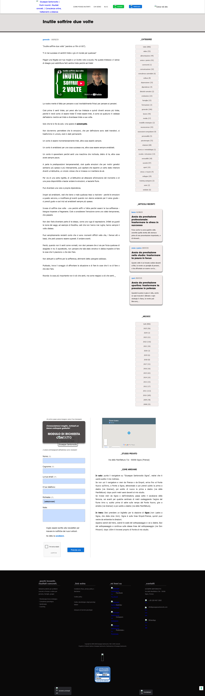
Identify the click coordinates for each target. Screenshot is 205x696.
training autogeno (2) (147, 181)
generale (46, 39)
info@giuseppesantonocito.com (158, 607)
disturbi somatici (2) (147, 91)
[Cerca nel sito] (161, 6)
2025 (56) (147, 328)
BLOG (106, 7)
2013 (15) (147, 382)
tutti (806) (147, 324)
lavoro (134, 212)
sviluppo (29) (147, 176)
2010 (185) (147, 395)
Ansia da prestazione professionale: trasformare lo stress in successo (145, 221)
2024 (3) (147, 333)
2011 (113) (147, 391)
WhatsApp (152, 620)
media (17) (147, 118)
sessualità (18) (147, 158)
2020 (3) (147, 351)
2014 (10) (147, 377)
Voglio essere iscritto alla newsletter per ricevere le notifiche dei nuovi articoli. (62, 529)
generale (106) (147, 109)
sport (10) (146, 167)
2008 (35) (147, 404)
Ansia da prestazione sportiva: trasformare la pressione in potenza (145, 285)
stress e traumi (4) (147, 172)
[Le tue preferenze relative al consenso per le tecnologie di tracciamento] (201, 688)
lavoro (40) (147, 114)
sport (133, 278)
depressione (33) (147, 82)
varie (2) (147, 185)
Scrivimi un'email (64, 691)
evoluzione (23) (147, 96)
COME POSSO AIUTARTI (81, 7)
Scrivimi (119, 7)
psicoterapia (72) (147, 140)
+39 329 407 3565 (155, 600)
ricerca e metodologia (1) (147, 149)
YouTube (119, 605)
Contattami (147, 692)
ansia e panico (137, 248)
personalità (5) (147, 136)
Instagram (119, 617)
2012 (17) (147, 386)
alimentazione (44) (147, 56)
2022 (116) (147, 342)
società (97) (147, 163)
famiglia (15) (146, 100)
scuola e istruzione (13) (147, 154)
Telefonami (136, 7)
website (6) (147, 190)
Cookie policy (78, 597)
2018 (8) (147, 360)
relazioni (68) (147, 145)
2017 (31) (147, 364)
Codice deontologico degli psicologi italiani (84, 603)
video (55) (147, 51)
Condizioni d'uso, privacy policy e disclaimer (84, 590)
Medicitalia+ (120, 630)
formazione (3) (147, 105)
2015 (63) (147, 373)
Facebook (119, 593)
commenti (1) (147, 65)
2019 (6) (147, 355)
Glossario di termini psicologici (83, 610)
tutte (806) (147, 47)
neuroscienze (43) (147, 127)
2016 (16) (147, 368)
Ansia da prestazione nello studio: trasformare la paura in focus (146, 255)
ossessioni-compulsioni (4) (147, 132)
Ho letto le (50, 536)
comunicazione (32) (147, 69)
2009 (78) (147, 400)
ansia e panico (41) (147, 60)
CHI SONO (97, 7)
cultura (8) (147, 78)
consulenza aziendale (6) (147, 73)
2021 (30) (147, 346)
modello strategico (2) (147, 123)
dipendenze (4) (147, 87)
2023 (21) (147, 337)
